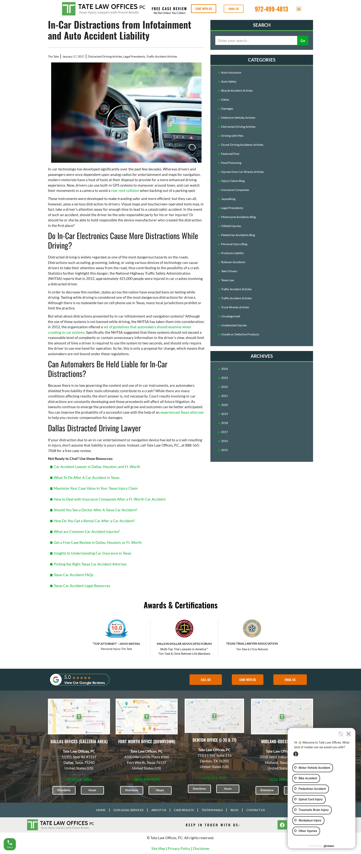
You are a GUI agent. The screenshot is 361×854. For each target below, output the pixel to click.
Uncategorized (230, 316)
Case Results (184, 810)
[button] (299, 9)
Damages (227, 108)
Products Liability (232, 253)
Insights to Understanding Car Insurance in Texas (92, 553)
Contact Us (255, 810)
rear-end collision (125, 190)
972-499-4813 (271, 8)
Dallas (225, 99)
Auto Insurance (231, 72)
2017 (224, 432)
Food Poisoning (231, 162)
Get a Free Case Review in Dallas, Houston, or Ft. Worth (98, 542)
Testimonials (212, 810)
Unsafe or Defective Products (240, 334)
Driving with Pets (232, 135)
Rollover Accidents (233, 262)
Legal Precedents (134, 56)
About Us (158, 810)
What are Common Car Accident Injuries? (87, 531)
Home (100, 810)
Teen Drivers (229, 271)
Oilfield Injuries (231, 226)
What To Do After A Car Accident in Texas (86, 477)
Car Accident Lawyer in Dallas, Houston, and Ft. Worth (97, 466)
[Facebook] (282, 825)
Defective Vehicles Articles (238, 117)
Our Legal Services (128, 810)
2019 (224, 414)
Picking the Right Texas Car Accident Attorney (90, 564)
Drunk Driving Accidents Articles (242, 144)
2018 (224, 423)
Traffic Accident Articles (161, 56)
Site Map (158, 848)
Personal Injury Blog (234, 244)
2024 (224, 368)
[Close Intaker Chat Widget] (349, 734)
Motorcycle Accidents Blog (238, 217)
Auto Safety (228, 81)
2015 (224, 450)
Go (302, 40)
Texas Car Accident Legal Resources (82, 586)
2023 (224, 377)
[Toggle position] (341, 734)
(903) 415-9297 (214, 778)
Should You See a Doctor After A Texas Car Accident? (95, 510)
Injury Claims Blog (233, 180)
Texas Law (227, 280)
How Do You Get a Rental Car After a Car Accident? (94, 521)
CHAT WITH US (203, 8)
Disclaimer (201, 848)
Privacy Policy (179, 848)
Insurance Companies (235, 189)
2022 (224, 386)
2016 (224, 441)
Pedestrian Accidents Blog (238, 235)
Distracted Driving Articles (105, 56)
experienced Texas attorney (182, 412)
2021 (224, 395)
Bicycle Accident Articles (237, 90)
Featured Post (230, 153)
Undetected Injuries (234, 325)
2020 (224, 404)
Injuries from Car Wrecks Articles (242, 171)
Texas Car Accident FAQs (73, 575)
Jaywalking (228, 199)
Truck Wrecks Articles (235, 307)
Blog (234, 810)
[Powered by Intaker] (329, 846)
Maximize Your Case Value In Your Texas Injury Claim (96, 488)
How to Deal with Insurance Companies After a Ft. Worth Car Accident (110, 499)
